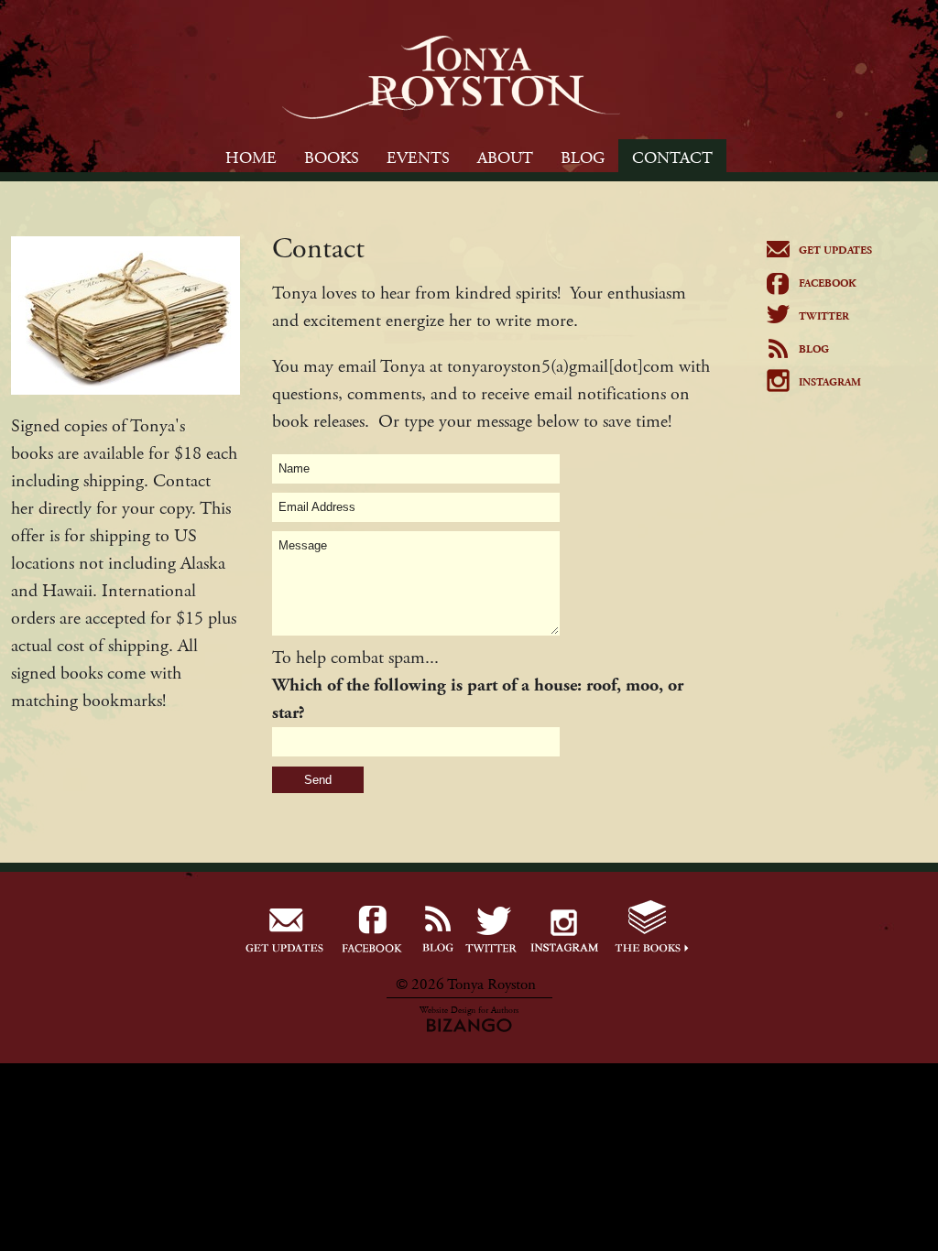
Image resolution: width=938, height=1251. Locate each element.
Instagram (830, 382)
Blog (814, 349)
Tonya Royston (451, 77)
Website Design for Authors (469, 1011)
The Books (651, 930)
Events (418, 158)
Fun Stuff (373, 930)
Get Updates (835, 250)
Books (331, 158)
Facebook (827, 283)
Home (251, 158)
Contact (672, 158)
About (505, 158)
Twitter (824, 316)
